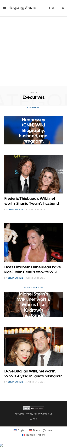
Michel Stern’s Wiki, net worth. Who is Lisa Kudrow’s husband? (33, 304)
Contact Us (46, 413)
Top (34, 419)
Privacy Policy (33, 413)
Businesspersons (33, 287)
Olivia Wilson (15, 209)
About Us (19, 413)
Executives (33, 107)
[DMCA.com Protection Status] (33, 409)
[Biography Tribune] (22, 8)
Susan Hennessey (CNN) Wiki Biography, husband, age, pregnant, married (33, 130)
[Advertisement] (33, 52)
